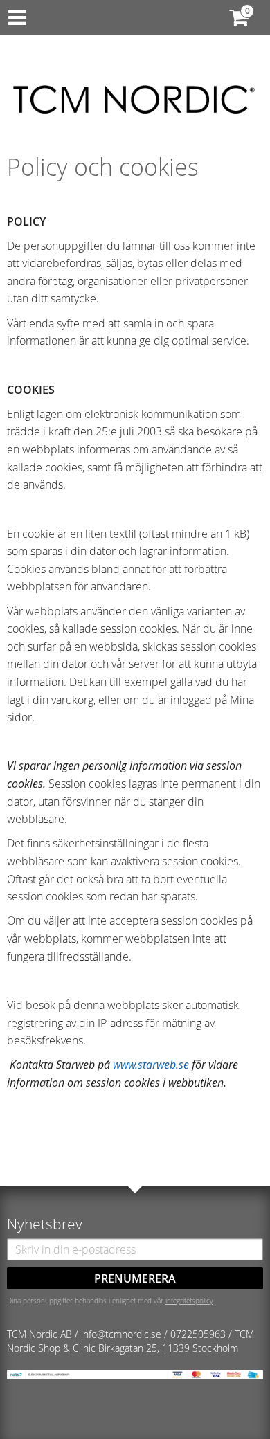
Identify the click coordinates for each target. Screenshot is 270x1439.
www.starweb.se (151, 1064)
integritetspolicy (189, 1300)
